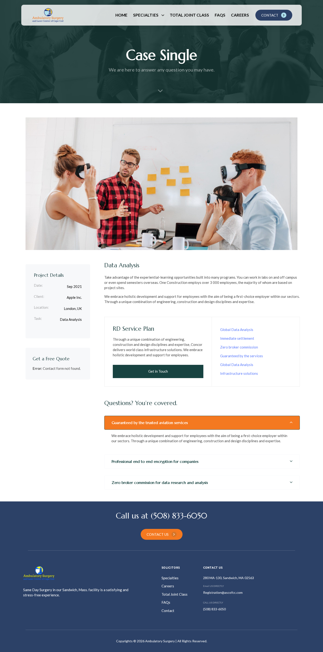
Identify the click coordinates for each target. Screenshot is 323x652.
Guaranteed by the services (241, 356)
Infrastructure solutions (239, 373)
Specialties (145, 15)
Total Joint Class (189, 15)
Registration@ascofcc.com (223, 592)
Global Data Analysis (236, 329)
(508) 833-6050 (214, 609)
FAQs (220, 15)
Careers (240, 15)
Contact (168, 610)
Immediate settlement (237, 338)
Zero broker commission (239, 347)
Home (121, 15)
